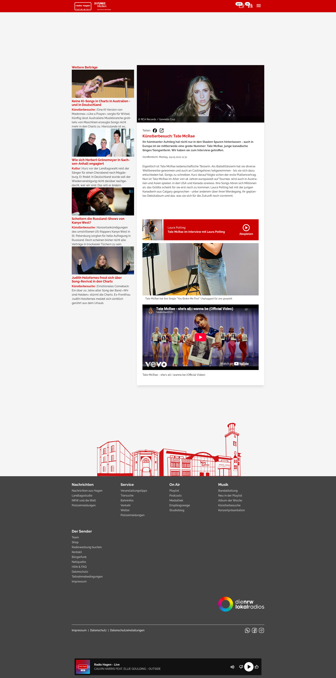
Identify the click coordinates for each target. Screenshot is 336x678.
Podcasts (175, 495)
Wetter (125, 510)
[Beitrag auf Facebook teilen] (155, 130)
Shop (75, 542)
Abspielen (246, 229)
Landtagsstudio (82, 495)
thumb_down (241, 667)
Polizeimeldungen (84, 505)
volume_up (232, 667)
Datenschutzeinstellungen (127, 630)
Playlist (174, 490)
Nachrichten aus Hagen (87, 490)
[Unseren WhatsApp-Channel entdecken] (247, 630)
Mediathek (176, 500)
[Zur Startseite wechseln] (83, 6)
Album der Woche (230, 500)
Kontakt (77, 552)
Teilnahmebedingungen (87, 576)
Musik (223, 484)
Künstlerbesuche (229, 505)
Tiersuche (127, 495)
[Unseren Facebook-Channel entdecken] (254, 630)
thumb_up (256, 667)
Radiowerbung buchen (87, 547)
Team (75, 537)
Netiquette (79, 562)
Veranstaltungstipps (134, 490)
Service (127, 484)
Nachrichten (83, 484)
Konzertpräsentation (231, 510)
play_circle (248, 666)
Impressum (79, 581)
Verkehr (126, 505)
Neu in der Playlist (230, 495)
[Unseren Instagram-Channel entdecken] (261, 630)
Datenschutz (80, 571)
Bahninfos (127, 500)
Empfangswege (179, 505)
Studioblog (176, 510)
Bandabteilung (228, 490)
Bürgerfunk (79, 557)
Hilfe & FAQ (79, 566)
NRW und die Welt (84, 500)
